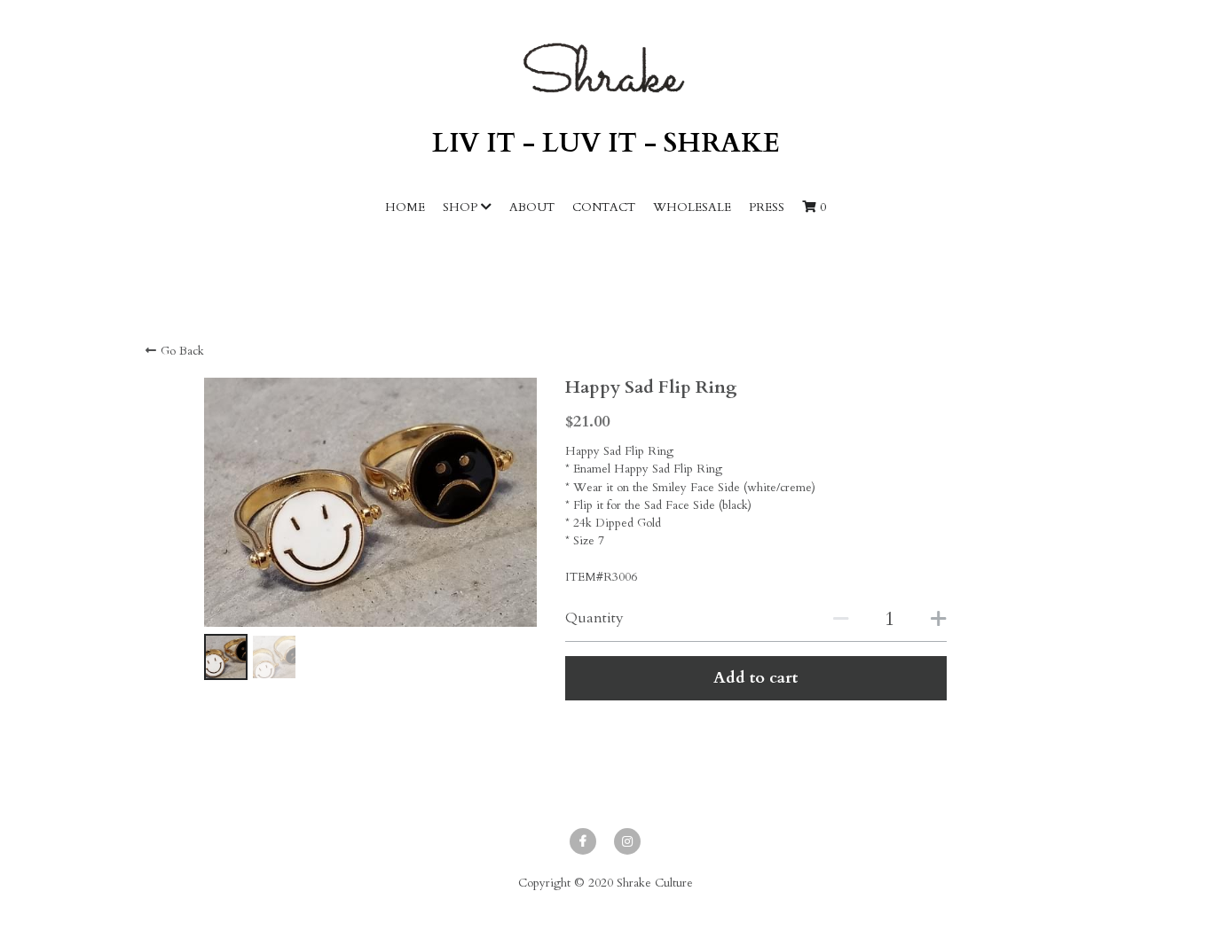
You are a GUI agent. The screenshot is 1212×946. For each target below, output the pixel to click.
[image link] (606, 67)
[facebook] (583, 841)
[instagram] (627, 841)
